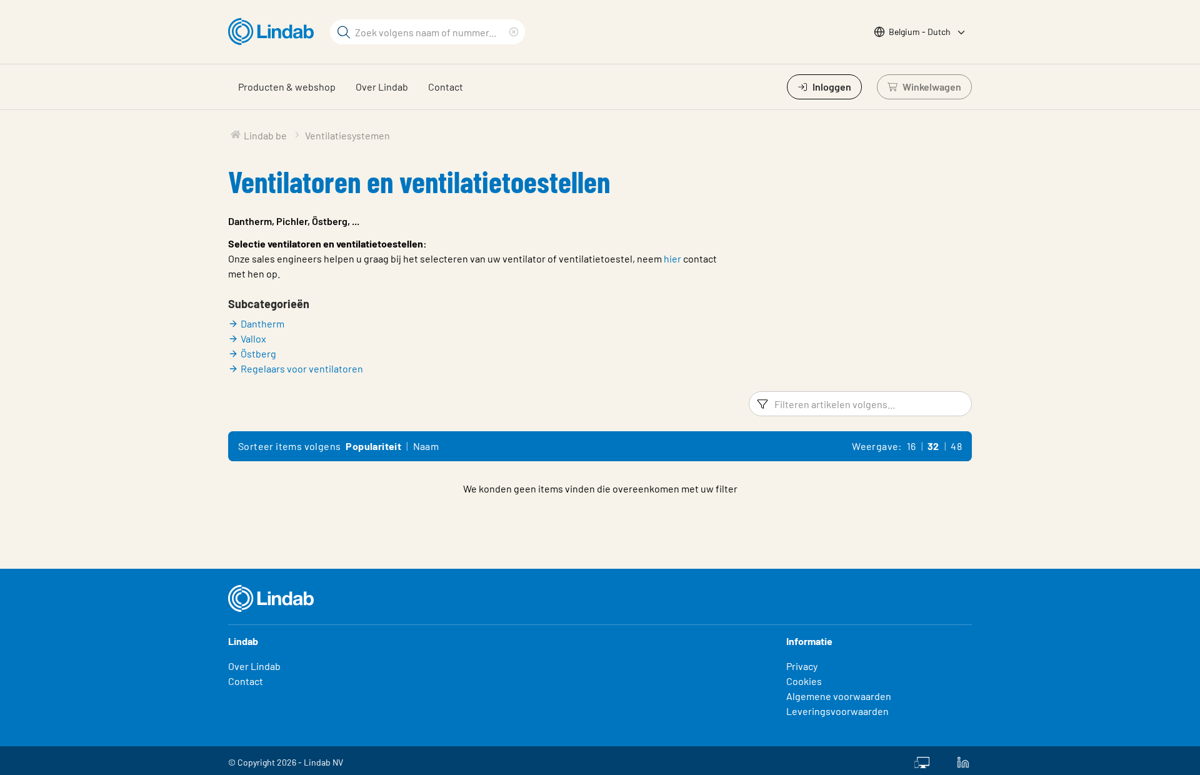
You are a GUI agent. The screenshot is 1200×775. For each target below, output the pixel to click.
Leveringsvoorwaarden (837, 711)
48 (956, 446)
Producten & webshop (287, 86)
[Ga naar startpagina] (274, 32)
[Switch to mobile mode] (921, 760)
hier (672, 258)
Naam (426, 446)
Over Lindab (382, 86)
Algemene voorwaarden (838, 696)
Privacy (802, 666)
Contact (445, 86)
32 (933, 446)
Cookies (804, 681)
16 (911, 446)
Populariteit (373, 446)
